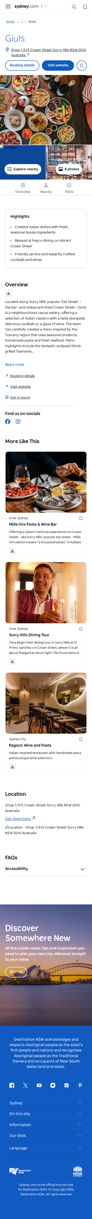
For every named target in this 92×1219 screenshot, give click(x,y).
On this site (19, 1114)
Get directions (18, 819)
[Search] (74, 7)
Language (18, 1148)
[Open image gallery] (46, 110)
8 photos (72, 169)
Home (10, 21)
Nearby (46, 192)
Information (20, 1125)
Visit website (58, 65)
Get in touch (20, 397)
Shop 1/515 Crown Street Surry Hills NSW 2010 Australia (48, 52)
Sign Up (16, 972)
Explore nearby (25, 169)
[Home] (27, 7)
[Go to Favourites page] (85, 6)
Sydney (16, 1103)
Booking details (22, 65)
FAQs (69, 192)
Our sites (17, 1136)
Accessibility (16, 869)
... (22, 21)
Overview (22, 192)
